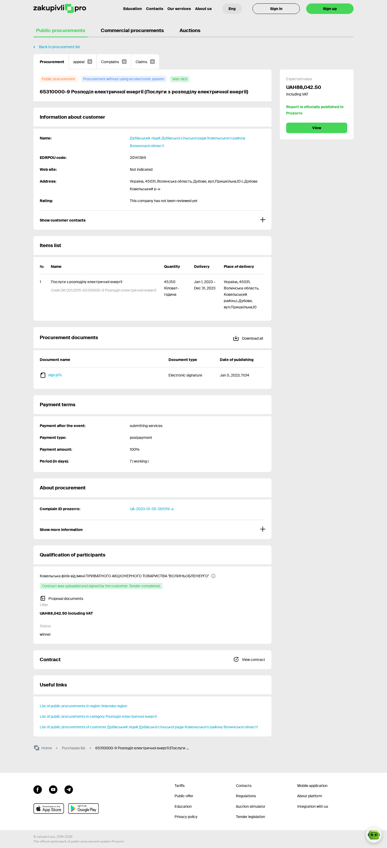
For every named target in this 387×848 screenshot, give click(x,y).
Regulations (246, 796)
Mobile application (312, 785)
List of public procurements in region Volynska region (83, 706)
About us (203, 8)
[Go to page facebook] (37, 789)
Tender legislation (250, 816)
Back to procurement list (59, 46)
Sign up (330, 8)
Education (132, 8)
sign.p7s (55, 375)
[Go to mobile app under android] (83, 808)
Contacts (154, 8)
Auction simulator (250, 806)
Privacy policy (186, 816)
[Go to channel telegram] (68, 789)
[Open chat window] (374, 835)
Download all (252, 338)
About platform (309, 796)
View (316, 128)
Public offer (184, 796)
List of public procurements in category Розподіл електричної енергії (98, 716)
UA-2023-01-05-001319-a (151, 508)
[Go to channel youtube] (53, 789)
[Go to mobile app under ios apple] (48, 808)
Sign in (276, 8)
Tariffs (180, 785)
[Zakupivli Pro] (59, 8)
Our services (179, 8)
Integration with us (312, 806)
